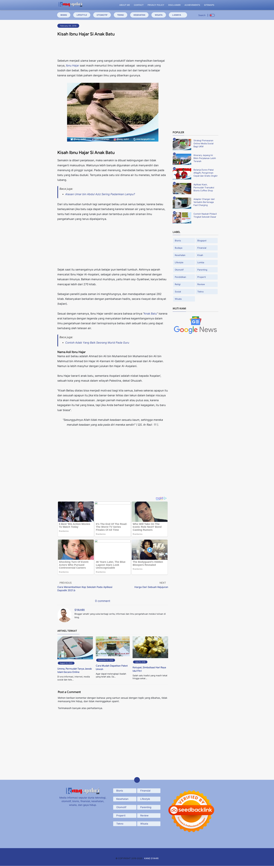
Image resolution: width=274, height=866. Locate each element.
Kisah (200, 255)
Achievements (192, 5)
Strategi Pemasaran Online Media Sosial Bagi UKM (203, 143)
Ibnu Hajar (72, 65)
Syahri (79, 610)
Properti (201, 277)
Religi (178, 284)
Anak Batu (150, 313)
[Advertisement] (112, 48)
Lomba (200, 262)
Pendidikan (180, 277)
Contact (139, 5)
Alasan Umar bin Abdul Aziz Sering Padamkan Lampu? (100, 194)
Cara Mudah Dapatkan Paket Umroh (112, 667)
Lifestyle (82, 15)
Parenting (202, 269)
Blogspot (201, 240)
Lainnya (176, 15)
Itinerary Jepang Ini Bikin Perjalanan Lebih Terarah (205, 158)
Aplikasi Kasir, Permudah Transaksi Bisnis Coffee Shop (204, 187)
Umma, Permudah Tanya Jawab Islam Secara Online (74, 670)
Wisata (159, 15)
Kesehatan (139, 15)
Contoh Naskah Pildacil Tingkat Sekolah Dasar (205, 215)
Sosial (178, 291)
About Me (124, 5)
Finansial (201, 247)
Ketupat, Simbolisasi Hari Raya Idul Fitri (149, 669)
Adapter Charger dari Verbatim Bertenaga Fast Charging (204, 202)
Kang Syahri (151, 858)
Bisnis (64, 15)
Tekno (120, 15)
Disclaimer (174, 5)
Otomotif (102, 15)
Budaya (178, 247)
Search (202, 15)
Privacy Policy (156, 5)
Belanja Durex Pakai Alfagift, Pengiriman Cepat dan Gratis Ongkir (206, 172)
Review (201, 284)
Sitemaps (209, 5)
